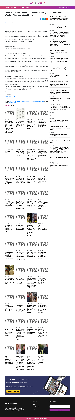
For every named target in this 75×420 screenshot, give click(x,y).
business (9, 80)
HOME (7, 7)
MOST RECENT (13, 7)
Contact (34, 409)
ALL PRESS (21, 7)
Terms (34, 404)
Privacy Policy (36, 406)
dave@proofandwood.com (10, 96)
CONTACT (28, 7)
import (38, 80)
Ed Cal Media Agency (12, 102)
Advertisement (36, 408)
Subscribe (60, 410)
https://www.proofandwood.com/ (12, 98)
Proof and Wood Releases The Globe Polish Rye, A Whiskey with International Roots (26, 101)
